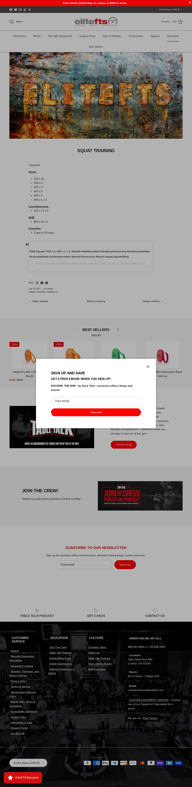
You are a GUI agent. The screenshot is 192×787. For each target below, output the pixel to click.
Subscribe (96, 412)
